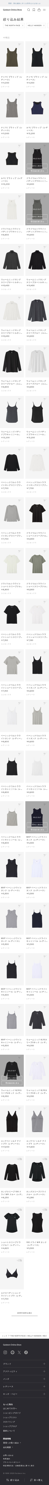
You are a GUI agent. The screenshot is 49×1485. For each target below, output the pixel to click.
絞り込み (14, 1480)
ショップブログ (10, 1426)
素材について (9, 1430)
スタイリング (9, 1421)
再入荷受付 (38, 166)
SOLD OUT (12, 1071)
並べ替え (38, 1480)
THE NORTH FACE (12, 25)
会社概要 (7, 1447)
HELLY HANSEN (35, 25)
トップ (4, 1336)
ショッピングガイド (12, 1413)
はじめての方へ (10, 1408)
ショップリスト (10, 1417)
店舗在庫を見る (38, 171)
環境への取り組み (11, 1442)
